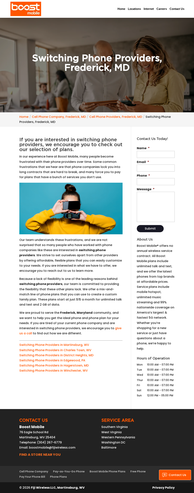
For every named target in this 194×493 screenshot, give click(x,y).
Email (143, 162)
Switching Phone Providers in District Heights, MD (56, 355)
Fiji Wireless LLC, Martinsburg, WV (58, 487)
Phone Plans (58, 477)
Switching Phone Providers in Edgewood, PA (52, 360)
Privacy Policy (163, 487)
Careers (161, 9)
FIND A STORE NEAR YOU (40, 454)
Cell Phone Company (33, 471)
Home (121, 9)
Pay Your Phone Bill (32, 477)
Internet (149, 9)
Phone (143, 176)
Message (146, 189)
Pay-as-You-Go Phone (69, 471)
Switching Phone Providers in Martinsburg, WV (54, 345)
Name (143, 148)
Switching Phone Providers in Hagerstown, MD (54, 365)
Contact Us (177, 9)
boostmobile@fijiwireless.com (52, 447)
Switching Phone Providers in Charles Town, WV (55, 350)
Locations (134, 9)
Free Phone (138, 471)
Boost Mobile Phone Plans (107, 471)
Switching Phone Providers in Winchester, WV (53, 370)
